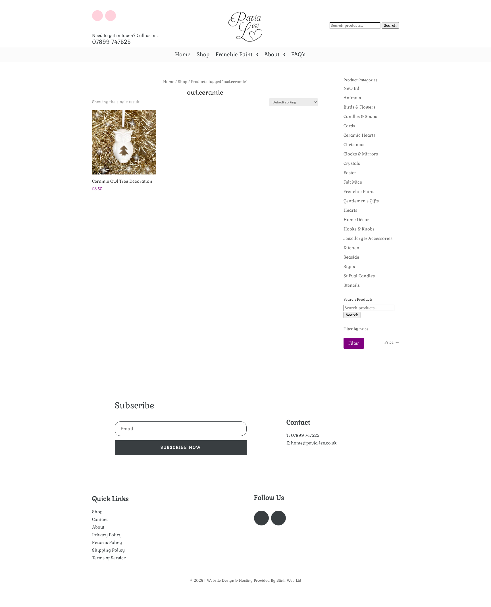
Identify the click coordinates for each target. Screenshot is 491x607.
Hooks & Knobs (359, 229)
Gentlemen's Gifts (361, 200)
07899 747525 (111, 41)
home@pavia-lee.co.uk (314, 443)
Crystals (352, 163)
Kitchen (351, 247)
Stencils (352, 285)
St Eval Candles (359, 275)
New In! (351, 88)
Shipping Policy (108, 550)
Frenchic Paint (234, 55)
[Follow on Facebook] (97, 15)
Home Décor (356, 219)
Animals (352, 97)
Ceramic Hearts (359, 135)
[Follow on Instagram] (110, 15)
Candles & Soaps (360, 116)
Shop (203, 55)
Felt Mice (353, 182)
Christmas (354, 144)
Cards (349, 125)
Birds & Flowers (359, 107)
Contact (100, 519)
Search (390, 25)
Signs (349, 266)
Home (182, 55)
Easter (350, 172)
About (271, 55)
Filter (353, 343)
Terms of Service (109, 557)
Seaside (351, 257)
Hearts (350, 210)
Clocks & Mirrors (361, 154)
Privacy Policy (107, 534)
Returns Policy (107, 542)
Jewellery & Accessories (368, 238)
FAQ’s (298, 55)
